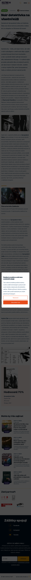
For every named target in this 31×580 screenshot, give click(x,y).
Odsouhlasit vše (15, 302)
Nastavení (15, 297)
